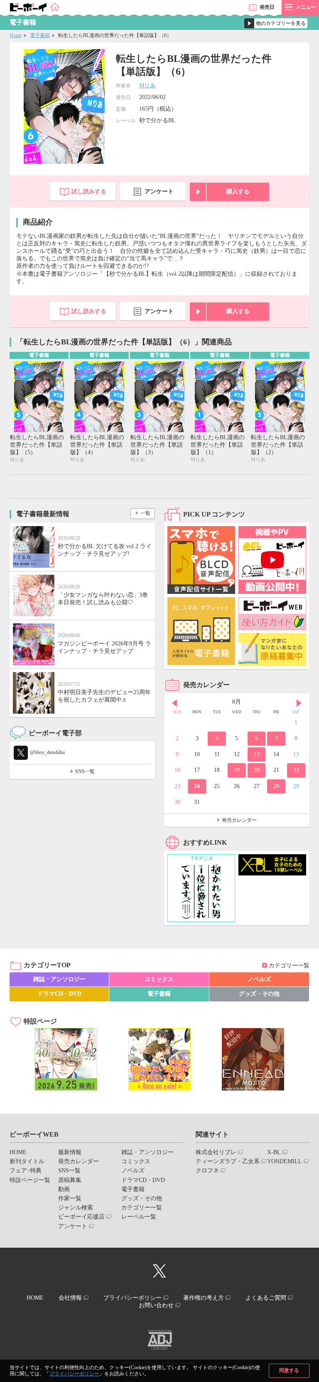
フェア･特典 (26, 1170)
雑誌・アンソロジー (59, 979)
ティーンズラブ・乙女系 (228, 1161)
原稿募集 (69, 1180)
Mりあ (147, 85)
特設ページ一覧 (30, 1180)
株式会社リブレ (216, 1152)
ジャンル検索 (75, 1207)
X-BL (274, 1152)
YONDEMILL (284, 1161)
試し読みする (88, 191)
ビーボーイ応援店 (81, 1217)
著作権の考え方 (203, 1298)
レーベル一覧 (138, 1217)
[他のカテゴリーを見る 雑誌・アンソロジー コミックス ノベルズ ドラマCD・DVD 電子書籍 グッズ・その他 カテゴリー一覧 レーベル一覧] (275, 23)
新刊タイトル (27, 1161)
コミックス (159, 979)
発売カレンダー (239, 820)
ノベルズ (259, 979)
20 (257, 770)
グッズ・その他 (259, 994)
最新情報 (69, 1152)
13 (257, 754)
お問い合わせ (156, 1305)
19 (237, 770)
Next (299, 703)
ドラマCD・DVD (59, 994)
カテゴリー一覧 (289, 965)
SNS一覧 (85, 771)
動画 (64, 1189)
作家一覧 (69, 1198)
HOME (18, 1152)
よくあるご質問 (265, 1298)
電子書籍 (40, 35)
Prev (174, 703)
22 (296, 770)
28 (276, 786)
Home (16, 35)
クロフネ (207, 1170)
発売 (267, 7)
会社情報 (70, 1298)
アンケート (159, 191)
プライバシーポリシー (74, 1374)
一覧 (145, 513)
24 (197, 786)
